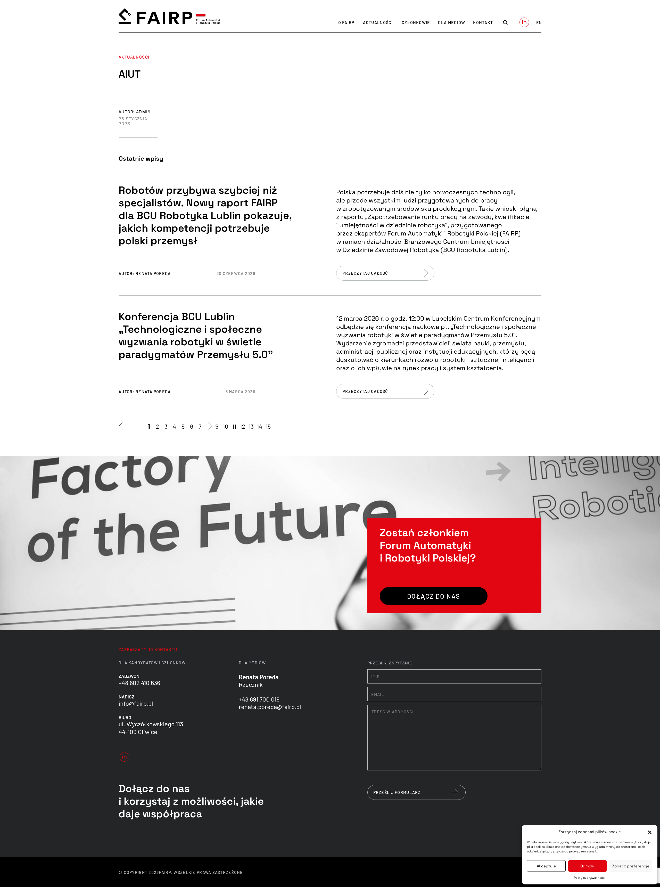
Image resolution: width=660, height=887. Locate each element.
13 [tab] (251, 426)
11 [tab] (234, 426)
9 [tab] (217, 426)
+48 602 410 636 (139, 682)
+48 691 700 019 (259, 699)
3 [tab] (166, 426)
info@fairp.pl (136, 703)
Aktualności (378, 22)
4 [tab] (174, 426)
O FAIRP (346, 22)
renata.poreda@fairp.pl (270, 706)
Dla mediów (451, 22)
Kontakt (483, 22)
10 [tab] (225, 426)
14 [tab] (259, 426)
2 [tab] (157, 426)
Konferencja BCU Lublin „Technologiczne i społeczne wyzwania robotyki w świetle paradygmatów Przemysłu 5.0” (196, 335)
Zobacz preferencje (630, 866)
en (539, 22)
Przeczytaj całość (365, 273)
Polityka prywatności (589, 878)
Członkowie (416, 22)
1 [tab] (149, 426)
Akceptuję (546, 866)
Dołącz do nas (433, 596)
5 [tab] (183, 426)
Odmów (587, 866)
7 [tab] (200, 426)
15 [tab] (268, 426)
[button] (649, 831)
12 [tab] (242, 426)
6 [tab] (191, 426)
